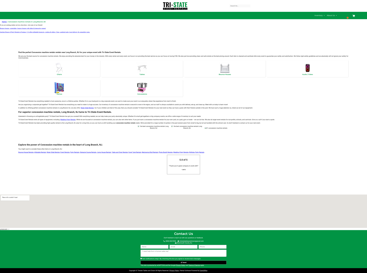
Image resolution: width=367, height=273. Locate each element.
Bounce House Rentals (26, 152)
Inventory (319, 15)
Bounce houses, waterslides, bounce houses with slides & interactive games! (23, 28)
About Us (331, 15)
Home (4, 22)
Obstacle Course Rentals (88, 152)
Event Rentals (65, 152)
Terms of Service (194, 265)
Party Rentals (74, 152)
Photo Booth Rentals (166, 152)
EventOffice (203, 270)
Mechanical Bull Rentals (150, 152)
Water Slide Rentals (87, 108)
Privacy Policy (180, 265)
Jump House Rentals (104, 152)
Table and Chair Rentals (120, 152)
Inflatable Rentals (40, 152)
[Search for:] (239, 6)
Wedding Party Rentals (68, 120)
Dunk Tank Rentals (134, 152)
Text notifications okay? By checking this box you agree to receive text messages (171, 259)
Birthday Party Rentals (196, 152)
